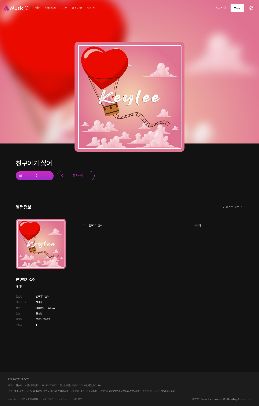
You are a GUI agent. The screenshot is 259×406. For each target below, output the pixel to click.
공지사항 (220, 8)
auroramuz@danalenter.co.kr (124, 390)
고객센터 (62, 399)
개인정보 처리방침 (29, 399)
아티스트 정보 (231, 207)
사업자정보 (77, 399)
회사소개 (12, 399)
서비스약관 (48, 399)
